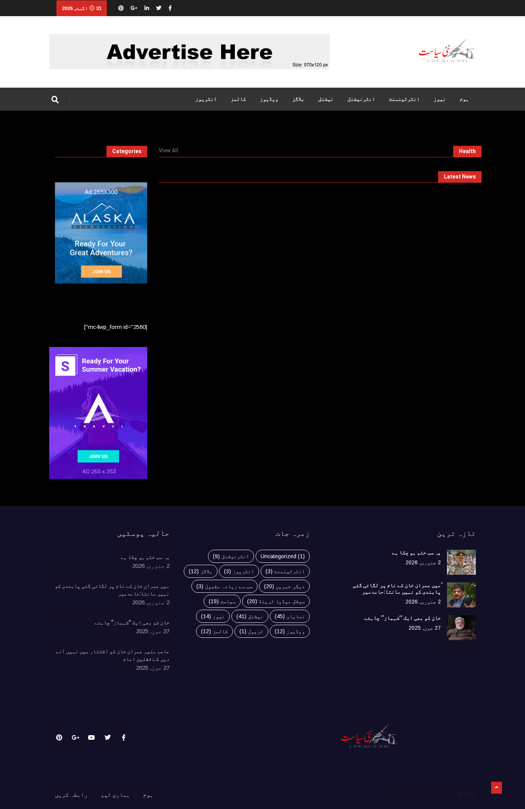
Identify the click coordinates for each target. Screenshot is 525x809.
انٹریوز (206, 99)
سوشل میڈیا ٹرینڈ (276, 601)
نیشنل (326, 99)
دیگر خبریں (284, 586)
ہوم (464, 99)
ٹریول (251, 631)
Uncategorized (283, 556)
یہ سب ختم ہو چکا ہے (416, 553)
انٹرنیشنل (361, 99)
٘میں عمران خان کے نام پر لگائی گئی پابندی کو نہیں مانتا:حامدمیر (397, 588)
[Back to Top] (496, 788)
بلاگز (298, 99)
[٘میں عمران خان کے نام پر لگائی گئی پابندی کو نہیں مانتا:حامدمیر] (461, 594)
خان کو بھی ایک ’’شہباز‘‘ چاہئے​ (402, 618)
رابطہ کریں (71, 794)
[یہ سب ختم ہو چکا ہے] (461, 562)
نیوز (440, 99)
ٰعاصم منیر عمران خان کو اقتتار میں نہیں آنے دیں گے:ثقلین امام (112, 655)
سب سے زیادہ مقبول (224, 586)
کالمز (238, 99)
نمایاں (290, 616)
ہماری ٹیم (115, 794)
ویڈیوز (269, 99)
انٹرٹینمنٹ (404, 99)
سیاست (222, 601)
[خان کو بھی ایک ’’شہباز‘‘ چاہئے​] (461, 627)
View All (168, 151)
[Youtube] (91, 737)
